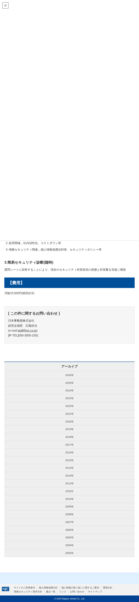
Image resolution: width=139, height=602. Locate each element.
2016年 (69, 452)
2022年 (69, 406)
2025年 (69, 382)
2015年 (69, 460)
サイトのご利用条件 (24, 587)
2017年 (69, 444)
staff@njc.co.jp (27, 330)
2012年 (69, 483)
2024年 (69, 390)
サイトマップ (95, 591)
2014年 (69, 467)
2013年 (69, 475)
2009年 (69, 506)
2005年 (69, 537)
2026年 (69, 375)
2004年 (69, 545)
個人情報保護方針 (48, 587)
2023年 (69, 398)
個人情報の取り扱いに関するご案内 (80, 587)
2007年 (69, 522)
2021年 (69, 413)
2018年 (69, 437)
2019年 (69, 429)
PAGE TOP (132, 581)
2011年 (69, 491)
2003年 (69, 553)
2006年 (69, 529)
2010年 (69, 499)
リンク (62, 591)
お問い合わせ (77, 591)
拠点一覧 (50, 591)
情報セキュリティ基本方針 (28, 591)
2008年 (69, 514)
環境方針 (107, 587)
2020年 (69, 421)
